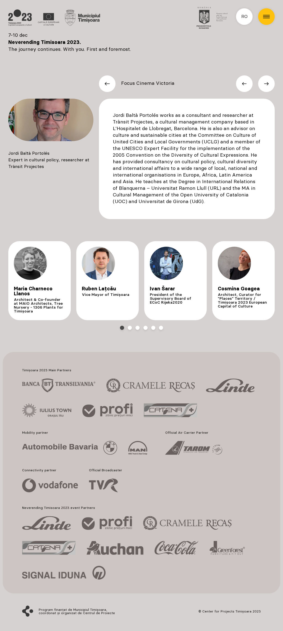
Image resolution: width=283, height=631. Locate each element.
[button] (266, 16)
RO (244, 16)
